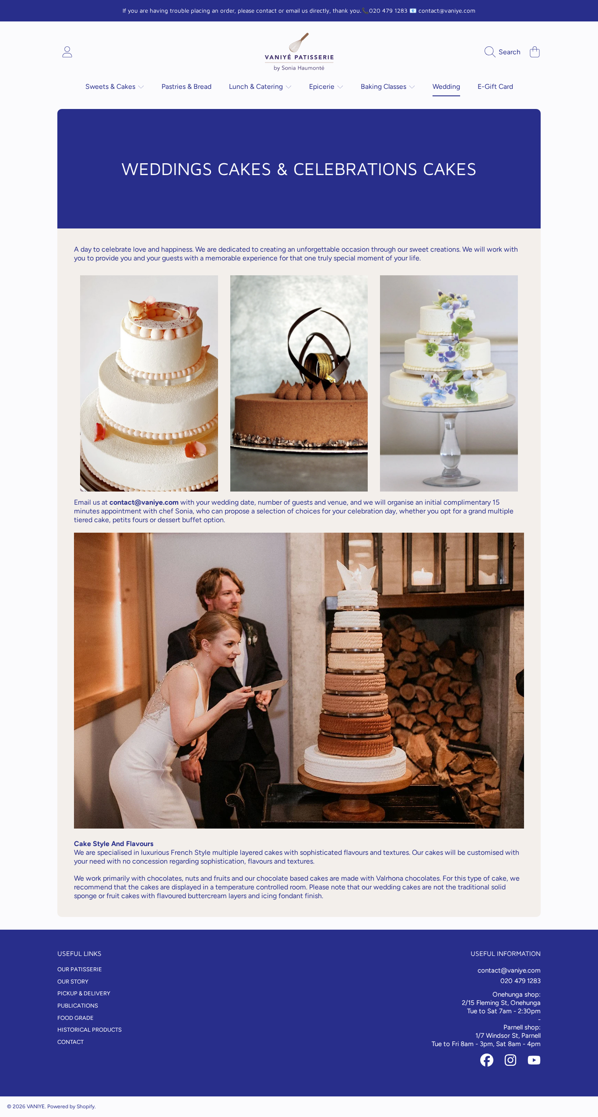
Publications (77, 1005)
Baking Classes (384, 86)
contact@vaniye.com (144, 502)
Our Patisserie (79, 969)
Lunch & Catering (257, 86)
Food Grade (75, 1018)
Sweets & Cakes (111, 86)
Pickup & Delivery (83, 993)
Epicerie (322, 86)
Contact (70, 1042)
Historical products (89, 1029)
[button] (505, 52)
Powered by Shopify (71, 1106)
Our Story (72, 981)
